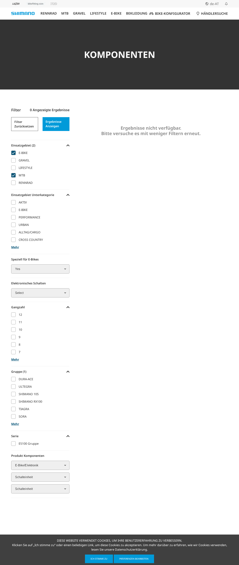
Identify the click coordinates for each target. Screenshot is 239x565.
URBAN (24, 225)
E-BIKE (116, 13)
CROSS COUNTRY (31, 240)
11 (20, 322)
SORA (23, 416)
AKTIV (23, 202)
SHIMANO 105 (29, 394)
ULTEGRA (25, 387)
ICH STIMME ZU (99, 558)
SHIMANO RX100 (30, 401)
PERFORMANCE (29, 217)
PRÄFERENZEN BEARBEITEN (133, 558)
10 (20, 330)
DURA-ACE (26, 379)
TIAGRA (24, 409)
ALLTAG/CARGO (30, 232)
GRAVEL (79, 13)
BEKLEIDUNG (136, 13)
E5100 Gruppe (29, 443)
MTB (65, 13)
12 (20, 315)
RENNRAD (49, 13)
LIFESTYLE (98, 13)
